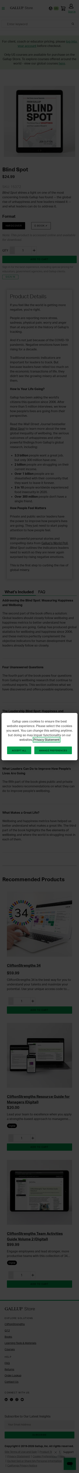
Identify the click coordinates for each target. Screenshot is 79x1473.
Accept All (19, 750)
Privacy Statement (47, 740)
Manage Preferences (53, 750)
